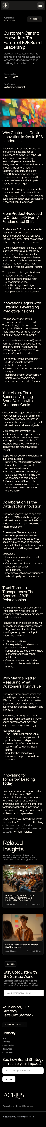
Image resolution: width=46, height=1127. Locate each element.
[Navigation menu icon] (40, 5)
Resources (7, 1048)
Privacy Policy (8, 1106)
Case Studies (8, 1045)
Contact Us (7, 1052)
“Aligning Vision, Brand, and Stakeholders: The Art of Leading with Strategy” (23, 828)
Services (6, 1041)
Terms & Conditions (24, 1106)
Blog (4, 1038)
